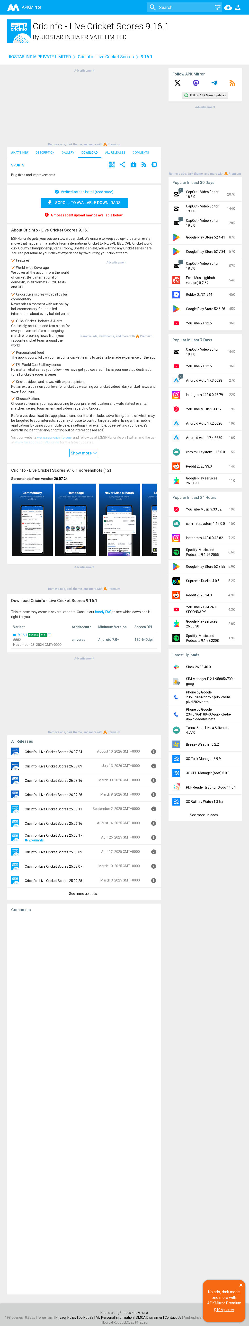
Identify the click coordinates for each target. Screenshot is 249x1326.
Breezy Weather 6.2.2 (202, 744)
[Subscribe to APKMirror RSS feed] (232, 85)
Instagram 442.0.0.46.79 (204, 395)
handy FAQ (103, 612)
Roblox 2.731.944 (199, 294)
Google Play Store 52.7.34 (205, 252)
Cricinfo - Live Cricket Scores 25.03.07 (53, 866)
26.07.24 (61, 479)
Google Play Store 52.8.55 (205, 566)
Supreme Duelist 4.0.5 (203, 581)
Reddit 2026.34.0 (199, 595)
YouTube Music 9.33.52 (204, 409)
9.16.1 (22, 635)
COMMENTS (141, 152)
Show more (82, 453)
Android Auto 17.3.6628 (204, 380)
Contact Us (173, 1317)
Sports (17, 165)
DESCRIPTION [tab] (45, 152)
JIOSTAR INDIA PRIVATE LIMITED (83, 37)
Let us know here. (135, 1313)
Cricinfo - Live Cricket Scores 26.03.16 (53, 780)
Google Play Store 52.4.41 (205, 237)
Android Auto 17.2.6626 (204, 423)
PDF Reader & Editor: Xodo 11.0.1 (211, 787)
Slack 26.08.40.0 (198, 667)
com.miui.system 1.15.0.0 (205, 452)
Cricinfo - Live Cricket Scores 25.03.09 (53, 852)
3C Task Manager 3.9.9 (203, 759)
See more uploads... (84, 894)
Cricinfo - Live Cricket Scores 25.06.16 (53, 823)
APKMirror (31, 7)
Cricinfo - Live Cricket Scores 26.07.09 (53, 766)
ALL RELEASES (115, 152)
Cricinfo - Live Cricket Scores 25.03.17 (53, 835)
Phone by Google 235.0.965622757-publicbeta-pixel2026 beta (208, 697)
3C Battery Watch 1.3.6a (204, 802)
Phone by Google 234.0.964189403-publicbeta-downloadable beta (208, 714)
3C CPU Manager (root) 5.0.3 (208, 773)
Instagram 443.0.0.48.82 (204, 538)
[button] (112, 165)
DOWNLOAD (89, 152)
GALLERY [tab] (68, 152)
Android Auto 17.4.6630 (204, 438)
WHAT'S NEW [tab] (19, 152)
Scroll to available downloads (88, 202)
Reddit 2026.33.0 (199, 466)
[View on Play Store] (133, 165)
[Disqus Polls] (84, 977)
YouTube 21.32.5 (199, 323)
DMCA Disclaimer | (150, 1317)
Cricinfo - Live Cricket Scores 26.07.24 (53, 752)
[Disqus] (84, 1103)
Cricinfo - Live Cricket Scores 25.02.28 (53, 881)
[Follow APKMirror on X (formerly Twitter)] (177, 85)
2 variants (36, 840)
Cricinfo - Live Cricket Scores (106, 56)
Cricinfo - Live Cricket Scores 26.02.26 (53, 795)
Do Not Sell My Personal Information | (107, 1317)
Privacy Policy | (67, 1317)
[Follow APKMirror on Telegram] (214, 85)
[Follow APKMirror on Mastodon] (196, 85)
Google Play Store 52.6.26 (205, 309)
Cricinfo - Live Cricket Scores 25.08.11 (53, 809)
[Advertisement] (84, 107)
